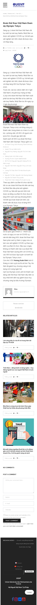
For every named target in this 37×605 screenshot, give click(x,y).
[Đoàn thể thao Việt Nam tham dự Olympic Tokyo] (8, 291)
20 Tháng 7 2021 (10, 48)
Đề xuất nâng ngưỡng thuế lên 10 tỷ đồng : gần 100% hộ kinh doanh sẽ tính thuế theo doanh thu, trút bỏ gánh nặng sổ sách (18, 451)
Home (5, 13)
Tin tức (18, 13)
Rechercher (18, 569)
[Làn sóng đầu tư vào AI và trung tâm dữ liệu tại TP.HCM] (18, 328)
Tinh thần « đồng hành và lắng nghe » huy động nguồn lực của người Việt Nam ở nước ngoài (18, 369)
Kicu (15, 289)
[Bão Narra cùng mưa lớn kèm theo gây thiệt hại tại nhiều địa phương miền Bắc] (18, 392)
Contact (29, 592)
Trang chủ (11, 13)
